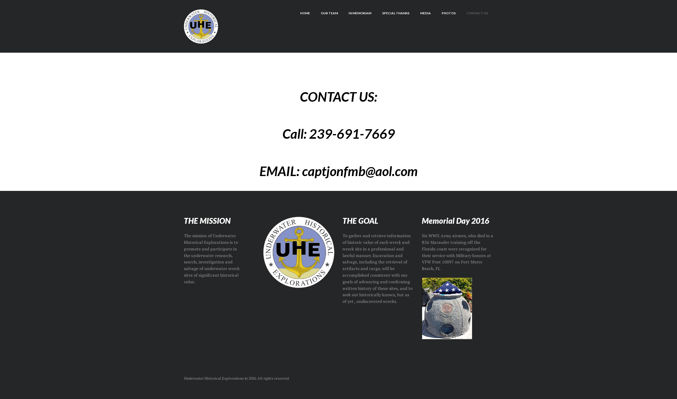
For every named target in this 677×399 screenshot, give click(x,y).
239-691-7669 (352, 134)
